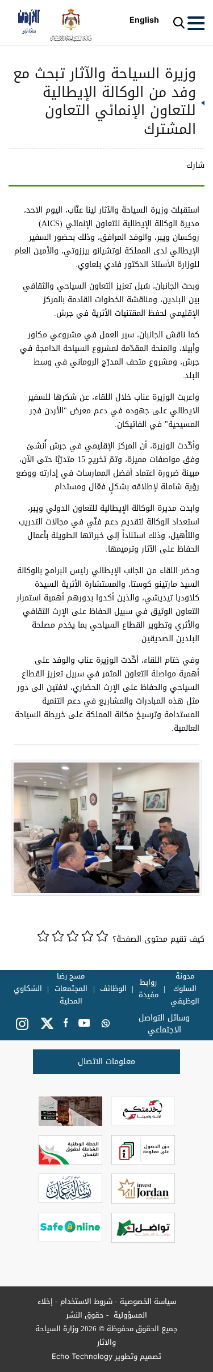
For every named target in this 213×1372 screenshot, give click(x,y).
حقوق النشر (85, 1315)
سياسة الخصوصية (148, 1301)
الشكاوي (28, 989)
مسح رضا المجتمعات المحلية (71, 988)
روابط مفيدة (148, 988)
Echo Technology (82, 1356)
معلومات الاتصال (106, 1061)
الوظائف (113, 989)
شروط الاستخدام (86, 1301)
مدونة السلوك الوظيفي (184, 988)
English (144, 19)
